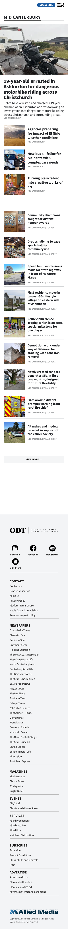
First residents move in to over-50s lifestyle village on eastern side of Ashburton (44, 298)
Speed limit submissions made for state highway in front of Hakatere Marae (45, 272)
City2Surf (15, 803)
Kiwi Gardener (17, 776)
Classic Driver (17, 781)
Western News (17, 693)
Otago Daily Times (20, 630)
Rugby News (16, 791)
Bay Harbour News (20, 684)
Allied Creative (18, 825)
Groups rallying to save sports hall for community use (44, 245)
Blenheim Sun (17, 635)
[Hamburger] (60, 5)
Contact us (16, 586)
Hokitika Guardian (20, 650)
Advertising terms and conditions (28, 892)
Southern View (18, 698)
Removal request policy (22, 615)
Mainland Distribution (22, 835)
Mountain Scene (18, 732)
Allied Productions (20, 821)
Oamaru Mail (17, 718)
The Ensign (16, 756)
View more (32, 459)
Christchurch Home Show (24, 808)
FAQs (12, 865)
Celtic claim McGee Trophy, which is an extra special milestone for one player (45, 325)
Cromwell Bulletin (19, 727)
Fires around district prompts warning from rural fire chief (44, 404)
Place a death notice (21, 882)
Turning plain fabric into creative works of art (45, 182)
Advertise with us (19, 877)
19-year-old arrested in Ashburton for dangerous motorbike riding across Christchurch (31, 89)
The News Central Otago (23, 737)
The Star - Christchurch (22, 679)
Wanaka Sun (17, 723)
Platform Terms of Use (22, 606)
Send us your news (20, 591)
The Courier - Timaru (21, 713)
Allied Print (16, 830)
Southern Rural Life (20, 752)
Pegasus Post (17, 689)
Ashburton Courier (20, 708)
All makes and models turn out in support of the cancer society (43, 430)
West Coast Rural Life (21, 659)
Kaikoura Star (17, 640)
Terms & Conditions (20, 855)
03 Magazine (16, 786)
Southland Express (20, 761)
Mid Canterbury (12, 118)
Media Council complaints (24, 610)
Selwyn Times (17, 703)
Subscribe (46, 5)
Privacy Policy (17, 601)
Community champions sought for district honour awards (44, 219)
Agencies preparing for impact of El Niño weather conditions (44, 133)
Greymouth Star (18, 645)
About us (14, 596)
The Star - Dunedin (20, 742)
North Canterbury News (23, 664)
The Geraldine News (20, 674)
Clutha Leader (17, 747)
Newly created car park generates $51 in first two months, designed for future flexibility (44, 377)
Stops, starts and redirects (24, 860)
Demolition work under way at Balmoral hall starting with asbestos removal (44, 351)
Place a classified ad (21, 887)
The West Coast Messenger (24, 655)
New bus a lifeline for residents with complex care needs (44, 158)
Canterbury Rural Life (21, 669)
